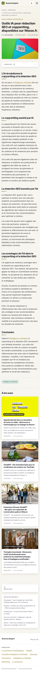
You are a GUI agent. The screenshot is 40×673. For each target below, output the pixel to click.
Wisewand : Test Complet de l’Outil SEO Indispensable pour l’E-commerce (18, 601)
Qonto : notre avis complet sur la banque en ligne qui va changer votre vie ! (19, 624)
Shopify (29, 651)
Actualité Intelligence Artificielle (14, 654)
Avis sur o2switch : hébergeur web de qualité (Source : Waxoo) (17, 618)
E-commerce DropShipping (13, 651)
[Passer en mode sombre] (32, 3)
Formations (6, 658)
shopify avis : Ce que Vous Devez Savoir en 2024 (18, 613)
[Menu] (37, 3)
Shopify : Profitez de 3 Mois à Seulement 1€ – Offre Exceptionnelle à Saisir (19, 607)
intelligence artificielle (12, 19)
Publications (12, 10)
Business (33, 654)
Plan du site (34, 639)
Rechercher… (8, 589)
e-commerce (17, 662)
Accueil (4, 10)
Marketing (6, 662)
